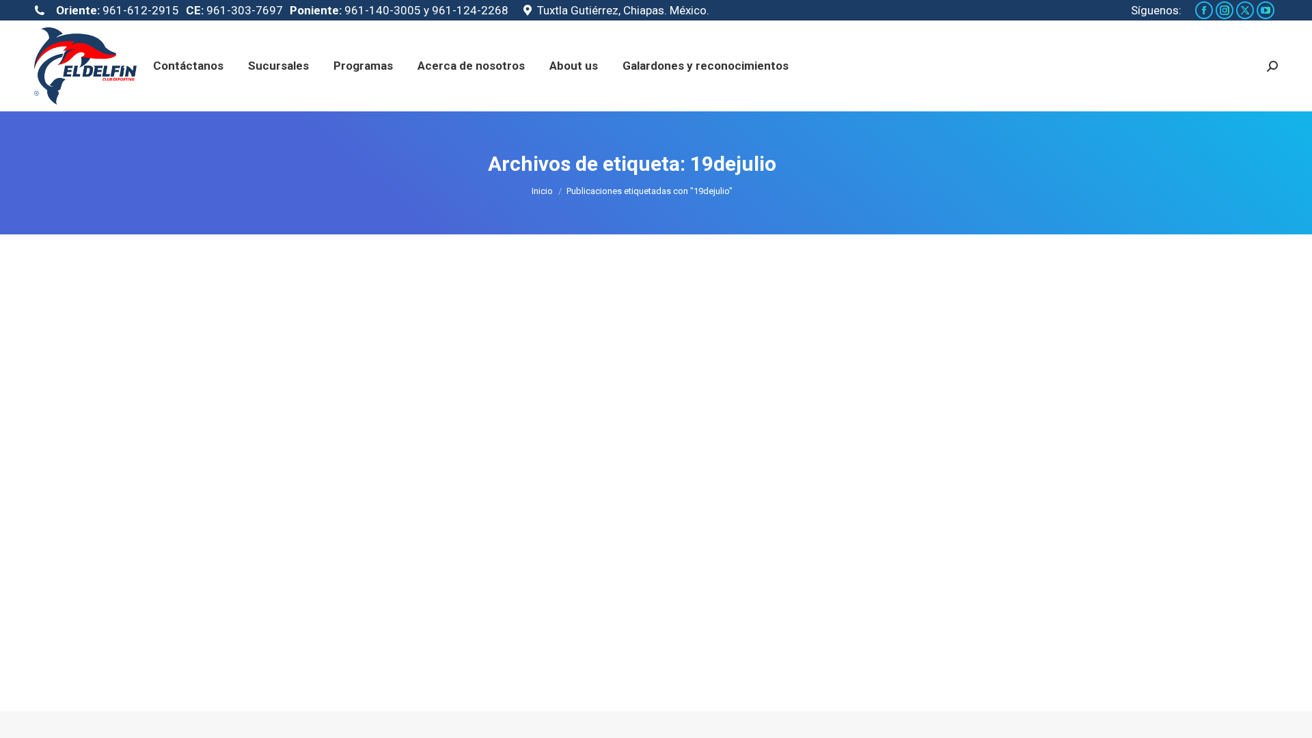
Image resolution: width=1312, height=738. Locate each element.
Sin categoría (255, 628)
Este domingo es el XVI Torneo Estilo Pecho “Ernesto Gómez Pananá (442, 602)
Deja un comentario (468, 628)
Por (325, 628)
